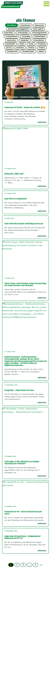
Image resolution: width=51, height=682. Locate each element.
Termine (31, 48)
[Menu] (46, 4)
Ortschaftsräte (39, 40)
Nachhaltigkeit (40, 36)
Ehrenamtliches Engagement (18, 29)
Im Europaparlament (39, 33)
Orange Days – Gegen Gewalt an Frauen (19, 390)
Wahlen (41, 51)
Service (9, 48)
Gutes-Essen (8, 33)
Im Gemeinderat (11, 36)
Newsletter (25, 40)
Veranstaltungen (28, 51)
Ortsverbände (10, 44)
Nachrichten (11, 40)
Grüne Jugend (38, 29)
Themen (42, 48)
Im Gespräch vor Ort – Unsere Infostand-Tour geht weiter (23, 512)
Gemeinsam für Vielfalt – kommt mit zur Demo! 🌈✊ (25, 107)
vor (41, 565)
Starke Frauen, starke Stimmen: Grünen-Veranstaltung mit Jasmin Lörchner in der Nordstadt (25, 284)
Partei (22, 44)
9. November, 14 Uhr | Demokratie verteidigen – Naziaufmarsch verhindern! (22, 462)
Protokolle (42, 44)
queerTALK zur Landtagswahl (16, 198)
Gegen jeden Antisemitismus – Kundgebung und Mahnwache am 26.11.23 (22, 537)
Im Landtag (26, 36)
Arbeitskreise (25, 25)
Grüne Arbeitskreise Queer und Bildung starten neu (24, 223)
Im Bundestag (23, 33)
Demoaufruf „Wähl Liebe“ (14, 174)
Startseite (20, 48)
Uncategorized (12, 51)
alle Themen (11, 25)
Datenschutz (39, 25)
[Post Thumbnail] (25, 80)
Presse (31, 44)
